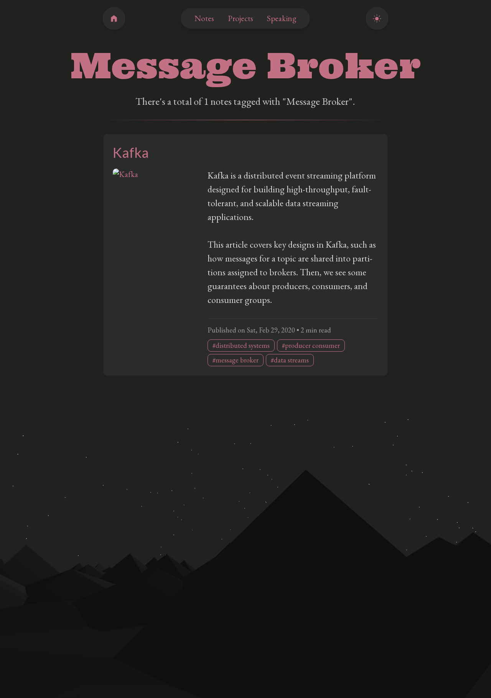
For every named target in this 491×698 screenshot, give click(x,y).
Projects (240, 18)
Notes (204, 18)
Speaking (281, 18)
